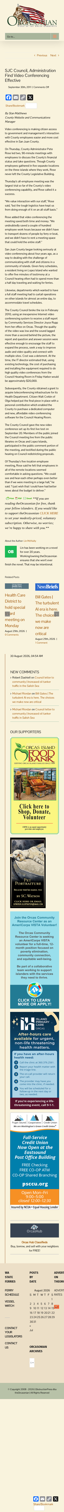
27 (45, 1317)
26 (42, 1317)
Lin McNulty (30, 540)
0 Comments (12, 634)
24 (35, 1317)
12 (42, 1308)
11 (38, 1308)
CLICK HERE (49, 513)
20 (45, 1313)
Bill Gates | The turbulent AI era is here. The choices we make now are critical (47, 615)
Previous (42, 55)
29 (53, 1317)
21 (49, 1313)
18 (38, 1313)
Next (53, 55)
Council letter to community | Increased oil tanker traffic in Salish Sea (33, 713)
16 (31, 1313)
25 (38, 1317)
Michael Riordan (21, 693)
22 (53, 1313)
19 (42, 1313)
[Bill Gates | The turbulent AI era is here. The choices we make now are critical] (47, 587)
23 (31, 1317)
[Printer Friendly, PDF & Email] (19, 498)
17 (34, 1313)
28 (49, 1317)
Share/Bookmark (15, 105)
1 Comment (41, 642)
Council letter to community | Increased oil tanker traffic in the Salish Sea (33, 682)
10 (34, 1308)
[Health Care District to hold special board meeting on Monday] (17, 586)
